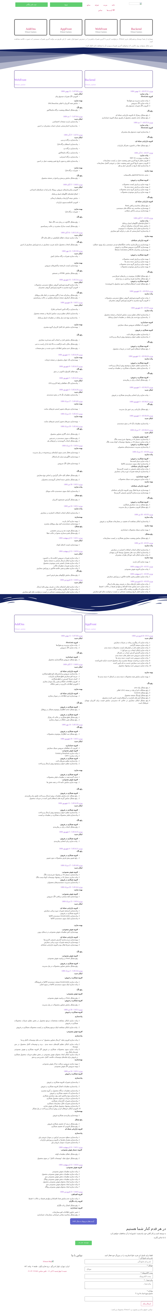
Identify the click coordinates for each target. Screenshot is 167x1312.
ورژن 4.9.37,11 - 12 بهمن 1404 (142, 91)
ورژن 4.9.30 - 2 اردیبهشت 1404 (141, 574)
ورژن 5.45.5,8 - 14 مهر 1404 (72, 251)
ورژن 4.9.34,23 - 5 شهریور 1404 (141, 387)
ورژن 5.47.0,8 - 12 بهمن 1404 (71, 91)
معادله (150, 1291)
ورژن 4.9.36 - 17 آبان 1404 (143, 218)
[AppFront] (66, 22)
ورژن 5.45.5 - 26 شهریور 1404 (71, 302)
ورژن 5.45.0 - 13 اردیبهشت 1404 (70, 551)
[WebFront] (101, 22)
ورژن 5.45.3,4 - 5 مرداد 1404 (72, 971)
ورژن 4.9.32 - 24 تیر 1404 (143, 543)
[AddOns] (31, 22)
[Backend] (136, 22)
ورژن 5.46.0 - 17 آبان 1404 (72, 184)
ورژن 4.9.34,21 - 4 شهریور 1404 (141, 402)
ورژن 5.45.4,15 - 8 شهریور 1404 (70, 366)
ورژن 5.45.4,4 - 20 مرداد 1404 (71, 426)
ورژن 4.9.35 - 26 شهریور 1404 (142, 308)
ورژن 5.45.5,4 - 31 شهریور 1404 (70, 280)
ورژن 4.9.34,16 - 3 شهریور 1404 (141, 416)
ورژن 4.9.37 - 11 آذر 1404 (143, 153)
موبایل (150, 1265)
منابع (88, 5)
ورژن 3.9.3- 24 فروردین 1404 (142, 636)
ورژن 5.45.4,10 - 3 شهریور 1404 (70, 390)
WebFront (101, 29)
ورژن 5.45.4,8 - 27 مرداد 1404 (71, 401)
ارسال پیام (147, 1304)
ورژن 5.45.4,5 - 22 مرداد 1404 (71, 414)
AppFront (66, 29)
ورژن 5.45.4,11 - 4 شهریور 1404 (70, 848)
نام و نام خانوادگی (146, 1258)
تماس (100, 10)
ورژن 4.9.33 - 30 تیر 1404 (143, 514)
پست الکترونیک (147, 1273)
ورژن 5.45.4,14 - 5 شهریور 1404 (70, 378)
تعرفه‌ (97, 5)
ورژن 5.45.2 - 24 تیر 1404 (73, 506)
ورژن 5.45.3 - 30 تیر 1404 (73, 484)
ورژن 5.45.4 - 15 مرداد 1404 (72, 446)
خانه (113, 5)
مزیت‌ (105, 5)
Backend (136, 29)
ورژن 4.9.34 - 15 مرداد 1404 (142, 452)
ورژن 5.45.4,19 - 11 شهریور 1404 (70, 355)
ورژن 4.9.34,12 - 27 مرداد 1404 (141, 430)
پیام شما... (148, 1280)
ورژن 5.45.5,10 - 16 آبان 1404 (71, 232)
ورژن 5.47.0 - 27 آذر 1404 (73, 135)
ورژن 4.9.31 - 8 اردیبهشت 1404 (141, 566)
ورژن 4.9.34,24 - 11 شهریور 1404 (141, 356)
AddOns (31, 29)
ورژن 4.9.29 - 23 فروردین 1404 (142, 581)
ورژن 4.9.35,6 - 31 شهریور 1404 (141, 291)
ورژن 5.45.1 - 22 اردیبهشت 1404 (70, 538)
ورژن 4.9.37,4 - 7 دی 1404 (143, 122)
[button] (119, 91)
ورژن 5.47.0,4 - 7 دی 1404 (72, 116)
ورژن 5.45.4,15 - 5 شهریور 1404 (70, 832)
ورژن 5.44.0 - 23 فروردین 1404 (71, 580)
